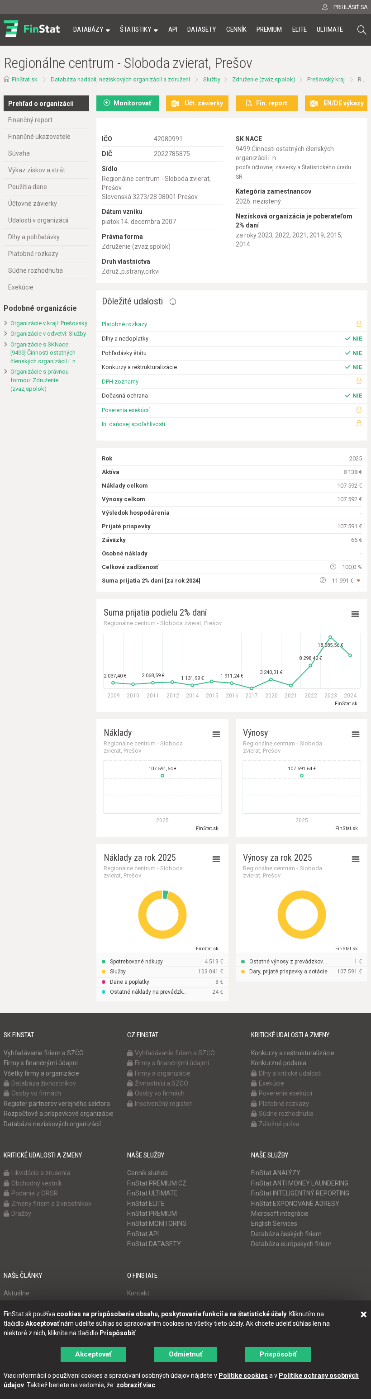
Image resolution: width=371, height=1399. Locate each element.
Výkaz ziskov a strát (36, 170)
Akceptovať (93, 1354)
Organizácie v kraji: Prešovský (48, 323)
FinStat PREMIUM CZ (156, 1183)
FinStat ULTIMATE (152, 1193)
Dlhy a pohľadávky (34, 237)
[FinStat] (32, 35)
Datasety (201, 29)
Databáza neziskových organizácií (52, 1124)
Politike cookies (243, 1375)
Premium (269, 29)
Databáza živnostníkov (43, 1083)
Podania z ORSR (34, 1193)
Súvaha (19, 153)
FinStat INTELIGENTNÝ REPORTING (300, 1193)
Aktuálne (16, 1293)
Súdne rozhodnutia (35, 270)
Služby (211, 79)
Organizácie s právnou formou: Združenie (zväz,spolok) (39, 380)
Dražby (21, 1213)
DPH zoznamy (120, 381)
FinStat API (143, 1234)
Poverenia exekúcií (126, 410)
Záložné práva (279, 1124)
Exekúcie (20, 287)
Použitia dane (27, 186)
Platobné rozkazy (33, 253)
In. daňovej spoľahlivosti (133, 424)
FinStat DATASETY (154, 1243)
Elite (299, 29)
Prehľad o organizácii (41, 103)
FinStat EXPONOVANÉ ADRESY (295, 1203)
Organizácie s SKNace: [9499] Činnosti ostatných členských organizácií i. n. (43, 353)
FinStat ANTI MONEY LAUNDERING (299, 1183)
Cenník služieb (147, 1172)
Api (172, 29)
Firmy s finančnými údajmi (41, 1063)
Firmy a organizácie (162, 1073)
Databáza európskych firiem (291, 1243)
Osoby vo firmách (36, 1093)
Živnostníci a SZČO (161, 1083)
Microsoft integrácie (280, 1213)
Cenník (236, 29)
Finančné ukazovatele (39, 136)
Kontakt (138, 1293)
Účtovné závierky (32, 203)
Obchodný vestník (36, 1183)
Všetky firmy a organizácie (41, 1073)
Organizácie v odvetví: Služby (48, 333)
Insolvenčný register (163, 1103)
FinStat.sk (25, 79)
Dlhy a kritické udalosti (290, 1073)
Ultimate (330, 29)
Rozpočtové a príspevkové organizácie (59, 1113)
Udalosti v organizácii (38, 220)
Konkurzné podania (278, 1063)
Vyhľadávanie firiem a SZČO (44, 1053)
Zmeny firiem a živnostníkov (51, 1203)
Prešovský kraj (326, 79)
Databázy (88, 29)
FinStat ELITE (146, 1203)
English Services (274, 1223)
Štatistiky (135, 29)
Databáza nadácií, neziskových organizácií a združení (120, 79)
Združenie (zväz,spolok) (263, 79)
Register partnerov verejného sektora (57, 1103)
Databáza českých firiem (286, 1234)
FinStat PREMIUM (152, 1213)
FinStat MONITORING (156, 1223)
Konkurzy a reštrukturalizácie (292, 1053)
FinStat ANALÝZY (275, 1172)
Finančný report (30, 119)
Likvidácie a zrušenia (40, 1172)
